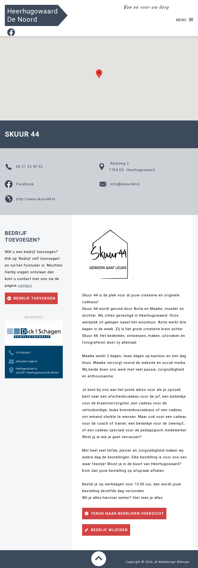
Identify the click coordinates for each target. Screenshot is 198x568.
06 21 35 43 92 (29, 166)
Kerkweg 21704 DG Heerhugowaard (132, 166)
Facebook (24, 184)
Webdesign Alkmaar (174, 562)
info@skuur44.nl (124, 184)
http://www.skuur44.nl (35, 199)
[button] (99, 73)
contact (25, 285)
